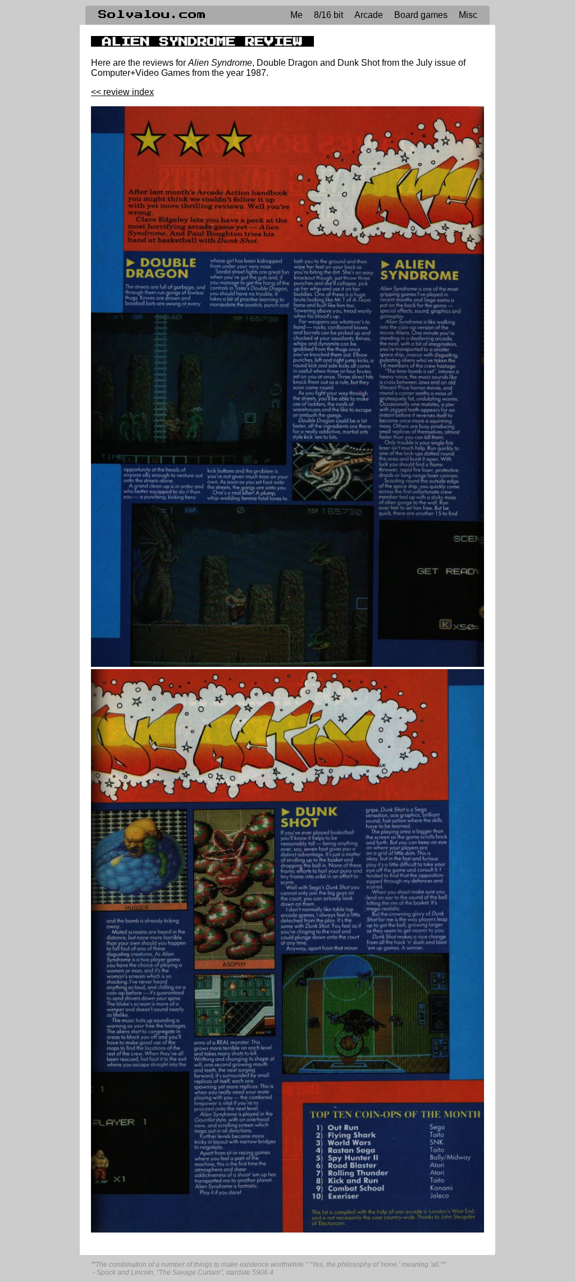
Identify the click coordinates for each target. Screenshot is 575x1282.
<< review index (122, 92)
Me (296, 15)
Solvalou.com (152, 14)
